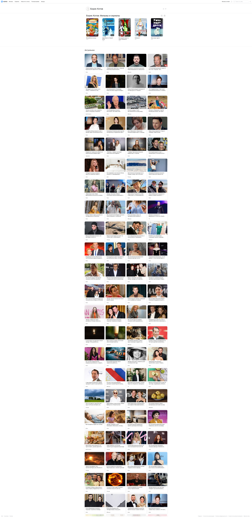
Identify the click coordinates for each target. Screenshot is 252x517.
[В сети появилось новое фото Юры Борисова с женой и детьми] (115, 462)
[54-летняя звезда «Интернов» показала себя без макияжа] (94, 273)
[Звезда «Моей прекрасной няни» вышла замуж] (115, 294)
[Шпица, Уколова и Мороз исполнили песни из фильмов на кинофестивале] (115, 189)
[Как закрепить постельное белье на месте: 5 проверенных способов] (115, 168)
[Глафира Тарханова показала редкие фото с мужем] (136, 147)
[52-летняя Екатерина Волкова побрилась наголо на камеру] (157, 420)
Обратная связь (247, 516)
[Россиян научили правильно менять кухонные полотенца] (136, 420)
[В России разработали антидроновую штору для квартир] (115, 504)
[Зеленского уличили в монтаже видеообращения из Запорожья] (136, 63)
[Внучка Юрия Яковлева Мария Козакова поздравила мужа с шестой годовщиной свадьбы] (157, 294)
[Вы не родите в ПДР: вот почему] (94, 420)
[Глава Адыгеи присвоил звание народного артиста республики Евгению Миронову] (94, 378)
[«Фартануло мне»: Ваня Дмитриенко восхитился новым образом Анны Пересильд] (94, 189)
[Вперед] (164, 15)
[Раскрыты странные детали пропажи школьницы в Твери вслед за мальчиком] (157, 273)
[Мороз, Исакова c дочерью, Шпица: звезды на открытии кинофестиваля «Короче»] (136, 273)
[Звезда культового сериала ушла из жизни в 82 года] (136, 357)
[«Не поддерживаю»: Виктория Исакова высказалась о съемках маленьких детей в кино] (157, 84)
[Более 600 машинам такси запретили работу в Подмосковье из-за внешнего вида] (115, 357)
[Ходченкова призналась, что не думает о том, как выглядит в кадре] (157, 252)
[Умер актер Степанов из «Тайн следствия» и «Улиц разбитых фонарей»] (136, 189)
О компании (6, 516)
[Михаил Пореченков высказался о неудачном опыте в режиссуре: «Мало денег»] (115, 273)
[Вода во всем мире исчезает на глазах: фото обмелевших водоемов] (115, 231)
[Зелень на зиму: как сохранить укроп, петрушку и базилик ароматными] (94, 105)
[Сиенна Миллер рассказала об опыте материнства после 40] (136, 441)
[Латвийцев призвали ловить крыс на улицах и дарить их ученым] (136, 336)
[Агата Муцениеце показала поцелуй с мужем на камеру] (94, 504)
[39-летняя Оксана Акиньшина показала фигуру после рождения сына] (136, 252)
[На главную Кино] (5, 1)
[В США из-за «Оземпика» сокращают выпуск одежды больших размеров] (157, 231)
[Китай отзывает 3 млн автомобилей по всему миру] (136, 105)
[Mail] (2, 1)
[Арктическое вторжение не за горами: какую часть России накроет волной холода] (136, 168)
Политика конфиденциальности (221, 516)
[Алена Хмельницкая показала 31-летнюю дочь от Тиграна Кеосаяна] (136, 84)
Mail (2, 516)
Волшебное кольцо (91, 38)
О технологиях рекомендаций (208, 516)
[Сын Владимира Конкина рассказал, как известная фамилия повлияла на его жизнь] (115, 105)
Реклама (11, 516)
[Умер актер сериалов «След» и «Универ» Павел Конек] (157, 126)
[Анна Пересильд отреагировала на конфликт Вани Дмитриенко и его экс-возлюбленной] (136, 399)
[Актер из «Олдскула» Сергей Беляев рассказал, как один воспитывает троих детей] (157, 105)
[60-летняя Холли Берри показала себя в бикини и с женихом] (115, 210)
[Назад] (162, 15)
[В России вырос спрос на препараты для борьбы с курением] (136, 210)
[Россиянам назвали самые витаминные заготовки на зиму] (157, 399)
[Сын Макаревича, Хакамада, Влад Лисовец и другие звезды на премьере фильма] (115, 84)
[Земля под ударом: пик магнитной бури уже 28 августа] (94, 462)
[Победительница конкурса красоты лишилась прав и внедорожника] (94, 168)
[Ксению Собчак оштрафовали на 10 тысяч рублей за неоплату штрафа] (157, 336)
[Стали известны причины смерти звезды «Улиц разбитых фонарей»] (94, 336)
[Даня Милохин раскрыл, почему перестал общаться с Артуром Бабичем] (136, 378)
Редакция (200, 516)
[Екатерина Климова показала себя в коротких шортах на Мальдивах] (157, 168)
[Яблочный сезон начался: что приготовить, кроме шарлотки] (94, 441)
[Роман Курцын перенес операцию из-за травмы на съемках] (136, 294)
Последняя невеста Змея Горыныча (124, 38)
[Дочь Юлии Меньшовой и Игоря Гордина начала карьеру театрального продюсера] (136, 462)
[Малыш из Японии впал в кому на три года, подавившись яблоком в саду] (157, 378)
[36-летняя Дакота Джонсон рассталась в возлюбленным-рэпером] (157, 462)
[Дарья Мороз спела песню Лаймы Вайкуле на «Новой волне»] (115, 399)
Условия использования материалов (235, 516)
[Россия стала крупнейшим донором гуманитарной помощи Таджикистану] (115, 378)
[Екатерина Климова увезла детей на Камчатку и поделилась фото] (115, 126)
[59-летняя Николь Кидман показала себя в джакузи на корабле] (136, 315)
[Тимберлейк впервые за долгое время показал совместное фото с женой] (136, 504)
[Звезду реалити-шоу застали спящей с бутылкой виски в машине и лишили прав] (157, 483)
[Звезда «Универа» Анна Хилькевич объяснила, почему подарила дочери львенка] (115, 420)
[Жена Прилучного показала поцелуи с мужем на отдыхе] (115, 315)
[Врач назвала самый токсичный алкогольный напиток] (115, 336)
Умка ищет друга (155, 38)
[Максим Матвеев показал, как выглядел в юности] (94, 231)
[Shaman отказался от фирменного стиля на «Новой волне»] (157, 210)
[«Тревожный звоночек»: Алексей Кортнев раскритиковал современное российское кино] (115, 63)
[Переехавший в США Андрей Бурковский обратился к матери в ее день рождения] (94, 63)
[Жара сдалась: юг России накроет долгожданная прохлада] (115, 441)
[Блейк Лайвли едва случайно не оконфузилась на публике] (94, 210)
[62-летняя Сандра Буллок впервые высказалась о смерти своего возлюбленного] (94, 357)
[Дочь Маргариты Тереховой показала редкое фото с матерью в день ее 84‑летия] (136, 126)
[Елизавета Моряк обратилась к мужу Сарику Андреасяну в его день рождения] (94, 483)
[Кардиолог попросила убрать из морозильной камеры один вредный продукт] (94, 147)
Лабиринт (137, 38)
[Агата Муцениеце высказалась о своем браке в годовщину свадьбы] (136, 231)
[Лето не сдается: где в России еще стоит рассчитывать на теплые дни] (94, 399)
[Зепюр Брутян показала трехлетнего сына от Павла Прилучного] (157, 357)
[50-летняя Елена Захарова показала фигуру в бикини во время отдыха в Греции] (157, 441)
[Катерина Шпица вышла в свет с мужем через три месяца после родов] (94, 126)
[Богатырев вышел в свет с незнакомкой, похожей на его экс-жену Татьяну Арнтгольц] (157, 147)
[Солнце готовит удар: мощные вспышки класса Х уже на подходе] (115, 483)
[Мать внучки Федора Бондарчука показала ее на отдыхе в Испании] (94, 294)
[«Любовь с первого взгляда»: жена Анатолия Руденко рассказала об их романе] (115, 147)
